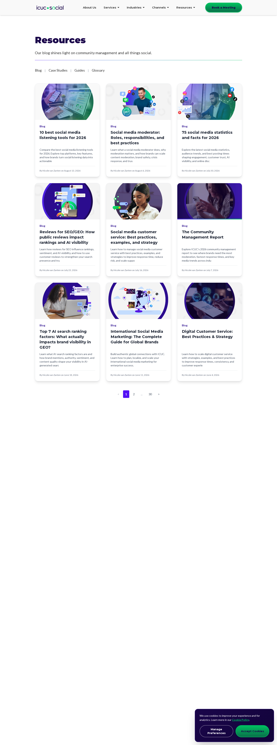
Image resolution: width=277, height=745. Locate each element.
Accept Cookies (252, 731)
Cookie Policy (240, 719)
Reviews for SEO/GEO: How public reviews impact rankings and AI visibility (67, 237)
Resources (184, 7)
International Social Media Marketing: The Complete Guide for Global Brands (137, 336)
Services (110, 7)
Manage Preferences (216, 731)
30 (150, 394)
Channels (159, 7)
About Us (89, 7)
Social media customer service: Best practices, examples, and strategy (134, 237)
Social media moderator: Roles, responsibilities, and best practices (137, 137)
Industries (134, 7)
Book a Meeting (224, 7)
